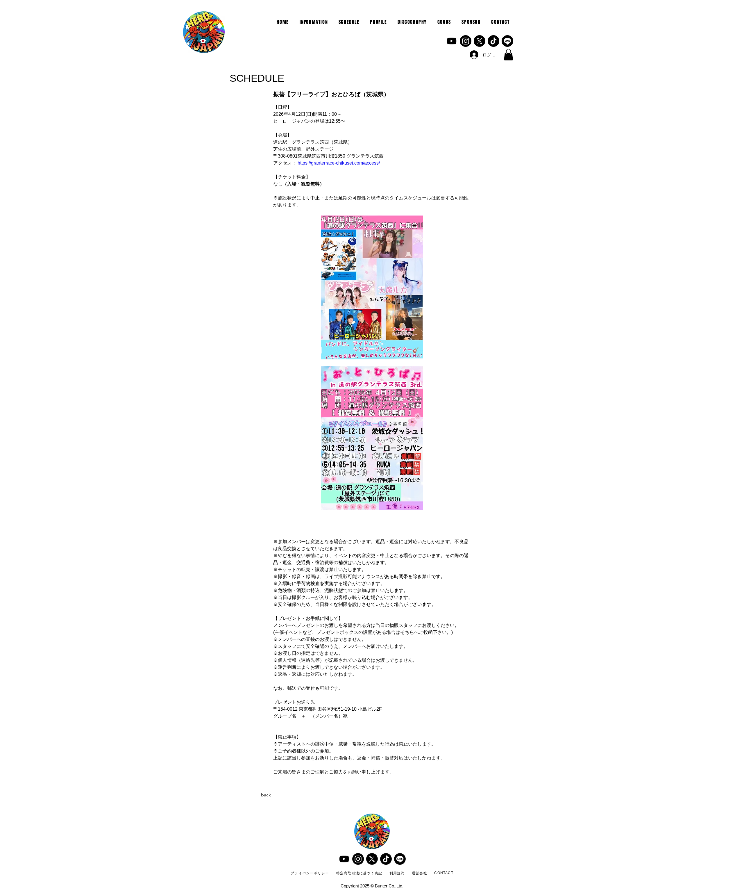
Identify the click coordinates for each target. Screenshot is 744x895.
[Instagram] (465, 41)
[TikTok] (493, 41)
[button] (508, 54)
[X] (479, 41)
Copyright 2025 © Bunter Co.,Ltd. (372, 885)
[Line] (507, 41)
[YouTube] (451, 41)
